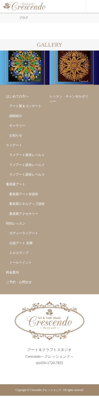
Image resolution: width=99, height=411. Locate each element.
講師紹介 (15, 116)
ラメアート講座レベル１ (27, 155)
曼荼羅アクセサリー (23, 214)
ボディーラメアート (23, 233)
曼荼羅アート (15, 184)
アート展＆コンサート (25, 106)
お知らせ (15, 135)
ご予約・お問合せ (19, 282)
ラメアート (14, 145)
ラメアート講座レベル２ (27, 165)
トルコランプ (19, 253)
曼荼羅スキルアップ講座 (27, 204)
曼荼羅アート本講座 (23, 194)
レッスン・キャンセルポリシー (69, 99)
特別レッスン (15, 223)
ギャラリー (17, 125)
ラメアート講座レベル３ (27, 174)
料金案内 (12, 272)
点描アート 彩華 (21, 243)
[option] (25, 68)
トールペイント (20, 262)
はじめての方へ (17, 96)
